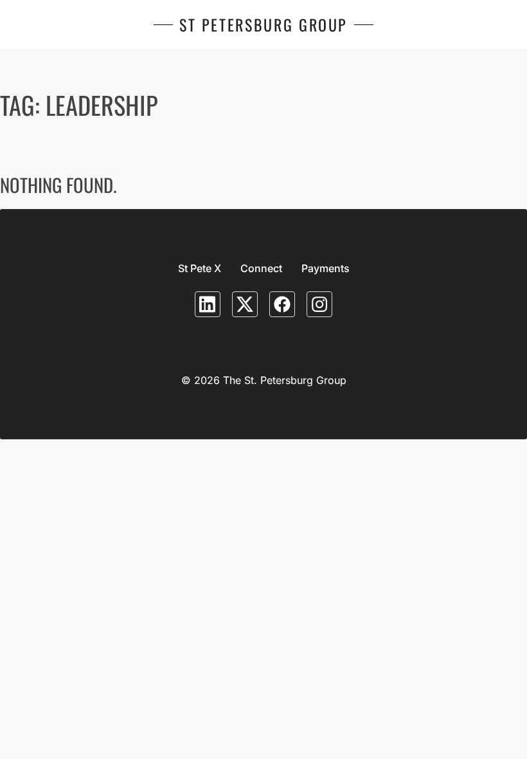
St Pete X (199, 268)
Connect (261, 268)
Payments (325, 268)
